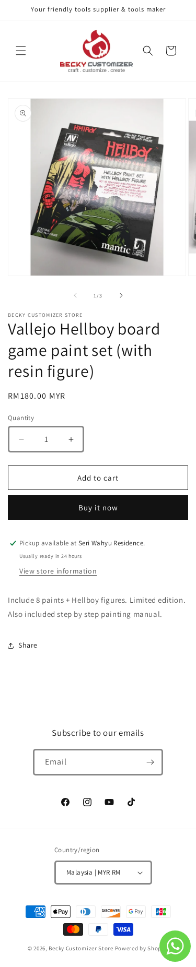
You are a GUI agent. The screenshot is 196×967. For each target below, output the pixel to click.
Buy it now (98, 507)
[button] (20, 50)
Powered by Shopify (142, 948)
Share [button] (28, 645)
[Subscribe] (150, 762)
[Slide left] (75, 295)
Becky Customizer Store (81, 948)
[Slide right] (121, 295)
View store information (58, 571)
